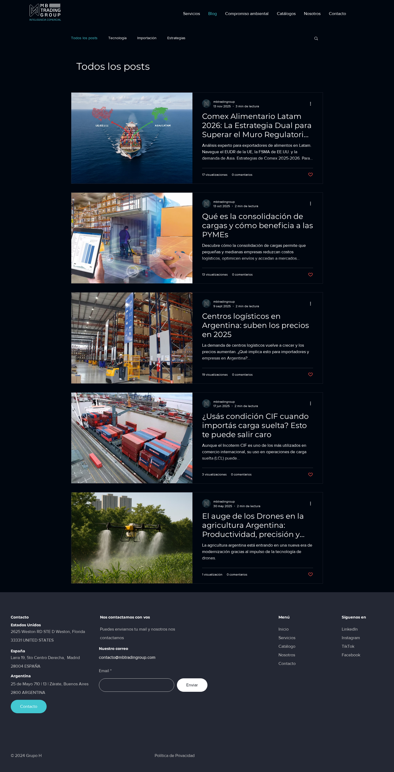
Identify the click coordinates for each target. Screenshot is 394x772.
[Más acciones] (312, 103)
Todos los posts (84, 38)
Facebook (351, 655)
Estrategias (176, 38)
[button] (286, 13)
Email (104, 671)
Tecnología (117, 38)
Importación (147, 38)
